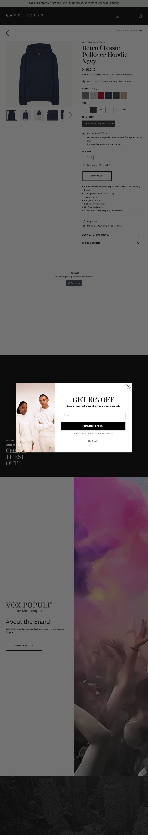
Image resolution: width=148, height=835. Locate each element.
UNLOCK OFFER (93, 426)
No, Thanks (93, 441)
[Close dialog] (128, 386)
